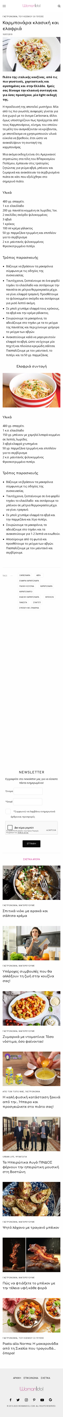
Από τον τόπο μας (13, 1091)
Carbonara (24, 575)
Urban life (8, 1156)
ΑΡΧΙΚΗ (17, 1378)
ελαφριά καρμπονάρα (29, 580)
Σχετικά (45, 1378)
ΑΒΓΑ (38, 575)
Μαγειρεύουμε (27, 905)
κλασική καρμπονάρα (29, 597)
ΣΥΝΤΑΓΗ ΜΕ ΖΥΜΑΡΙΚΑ (29, 608)
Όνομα (9, 791)
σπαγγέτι (37, 602)
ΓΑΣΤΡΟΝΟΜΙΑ (10, 16)
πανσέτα (23, 602)
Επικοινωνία (31, 1378)
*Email (8, 801)
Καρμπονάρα (46, 586)
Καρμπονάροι (25, 591)
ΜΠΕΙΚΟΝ (49, 597)
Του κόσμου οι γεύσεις (31, 16)
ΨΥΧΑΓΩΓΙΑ (21, 1156)
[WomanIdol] (31, 6)
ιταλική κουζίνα (26, 586)
